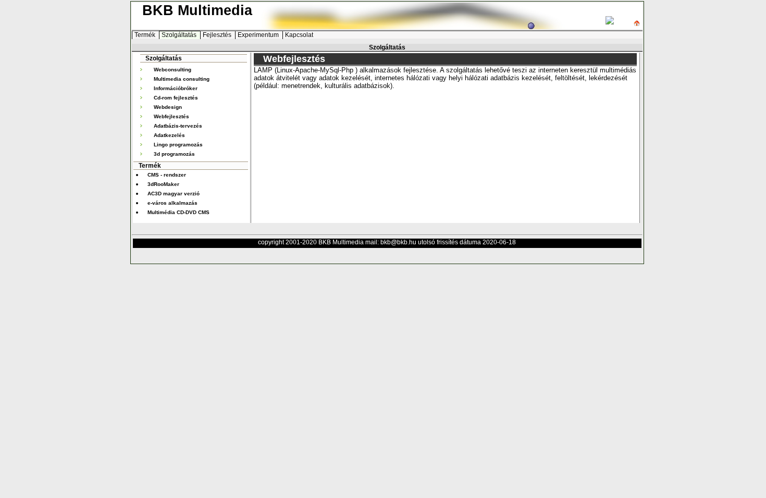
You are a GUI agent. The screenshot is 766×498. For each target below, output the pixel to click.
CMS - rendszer (166, 175)
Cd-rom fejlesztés (176, 98)
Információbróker (175, 88)
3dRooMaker (163, 184)
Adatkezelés (169, 135)
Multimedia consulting (181, 79)
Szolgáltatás (180, 35)
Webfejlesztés (171, 116)
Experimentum (259, 35)
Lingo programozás (178, 144)
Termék (145, 35)
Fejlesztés (218, 35)
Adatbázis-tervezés (178, 126)
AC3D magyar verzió (173, 193)
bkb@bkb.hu (398, 242)
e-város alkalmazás (172, 203)
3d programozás (174, 154)
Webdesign (168, 107)
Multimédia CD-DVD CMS (178, 212)
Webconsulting (172, 69)
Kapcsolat (299, 35)
